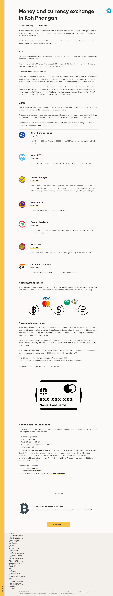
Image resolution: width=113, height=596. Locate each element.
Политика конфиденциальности (64, 593)
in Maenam (37, 468)
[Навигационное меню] (2, 2)
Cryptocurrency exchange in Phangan (49, 506)
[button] (58, 588)
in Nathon (37, 471)
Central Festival (58, 473)
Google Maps (34, 136)
